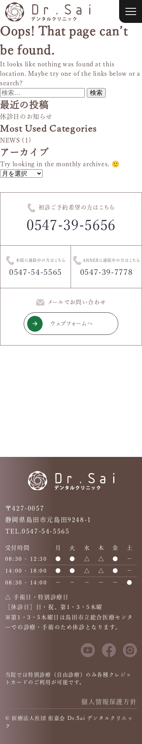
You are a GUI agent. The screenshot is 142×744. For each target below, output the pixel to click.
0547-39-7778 (106, 272)
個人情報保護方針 (109, 702)
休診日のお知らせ (26, 116)
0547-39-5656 (71, 225)
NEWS (10, 140)
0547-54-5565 (35, 272)
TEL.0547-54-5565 (37, 531)
